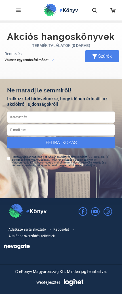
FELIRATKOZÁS (61, 142)
